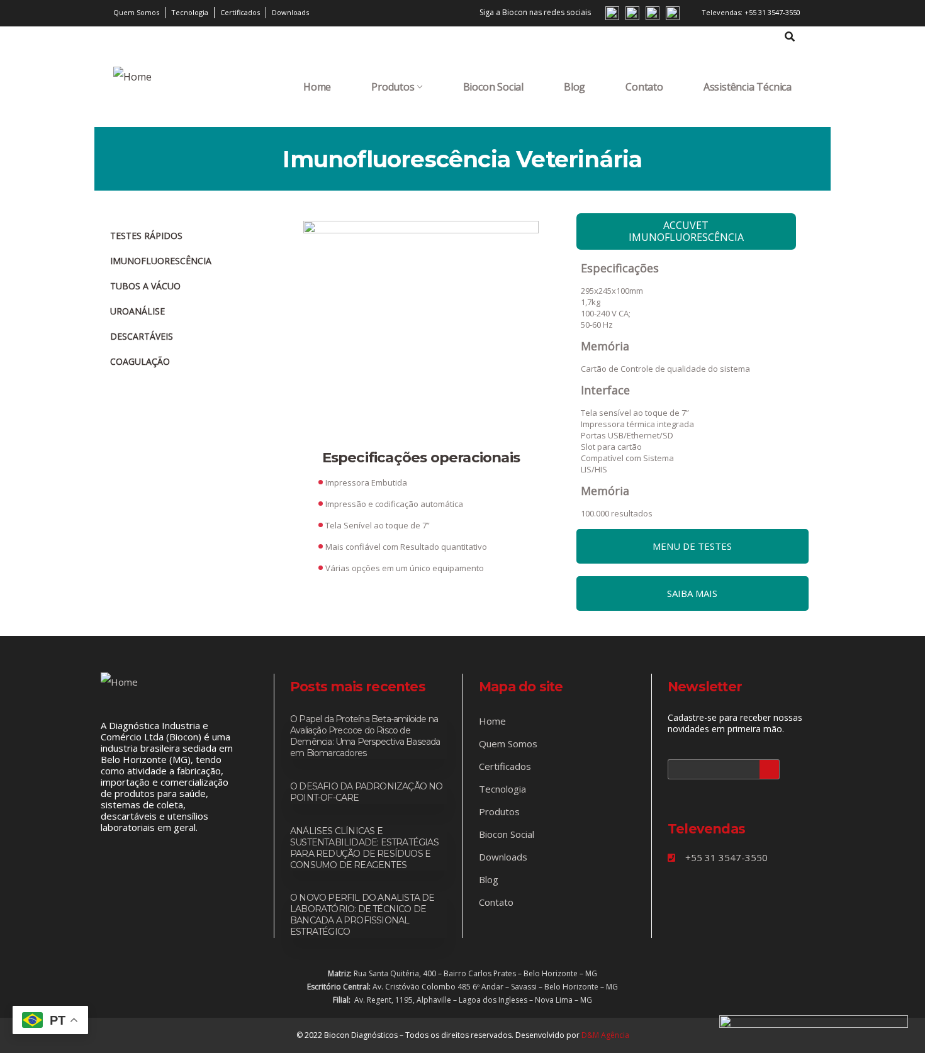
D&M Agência (605, 1035)
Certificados (505, 766)
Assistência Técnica (748, 87)
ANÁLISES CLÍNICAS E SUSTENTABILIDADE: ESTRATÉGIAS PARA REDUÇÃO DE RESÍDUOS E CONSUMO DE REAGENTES (364, 848)
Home (317, 87)
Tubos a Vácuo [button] (145, 286)
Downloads (503, 856)
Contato (644, 87)
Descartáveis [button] (141, 336)
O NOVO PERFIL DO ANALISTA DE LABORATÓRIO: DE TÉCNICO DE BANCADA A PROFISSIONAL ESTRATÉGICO (362, 914)
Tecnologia (502, 789)
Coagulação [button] (140, 361)
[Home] (132, 77)
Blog (574, 87)
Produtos (392, 87)
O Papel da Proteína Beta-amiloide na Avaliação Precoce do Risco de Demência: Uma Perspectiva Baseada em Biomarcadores (365, 736)
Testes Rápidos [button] (146, 236)
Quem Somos (508, 743)
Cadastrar (770, 769)
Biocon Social (493, 87)
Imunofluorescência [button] (160, 261)
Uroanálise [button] (137, 311)
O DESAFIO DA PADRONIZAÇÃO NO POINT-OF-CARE (366, 792)
